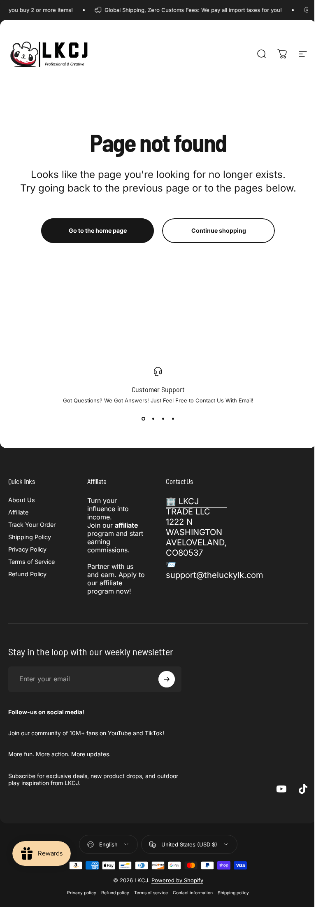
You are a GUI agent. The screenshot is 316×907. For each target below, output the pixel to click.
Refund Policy (27, 573)
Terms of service (151, 892)
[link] (196, 527)
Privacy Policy (27, 549)
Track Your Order (32, 524)
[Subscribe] (166, 679)
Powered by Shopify (177, 880)
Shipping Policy (29, 536)
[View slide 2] (153, 418)
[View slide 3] (163, 418)
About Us (21, 499)
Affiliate (18, 512)
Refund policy (115, 892)
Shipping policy (233, 892)
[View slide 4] (173, 418)
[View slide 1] (143, 418)
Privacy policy (81, 892)
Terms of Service (31, 561)
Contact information (193, 892)
